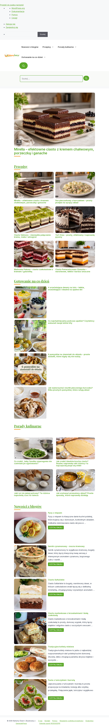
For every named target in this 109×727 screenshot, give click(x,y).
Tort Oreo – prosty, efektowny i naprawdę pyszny (75, 236)
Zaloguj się (10, 24)
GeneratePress (21, 723)
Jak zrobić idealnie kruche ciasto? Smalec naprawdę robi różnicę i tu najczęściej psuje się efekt (72, 463)
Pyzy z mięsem (55, 513)
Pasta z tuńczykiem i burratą (61, 680)
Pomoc (14, 15)
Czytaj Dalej (55, 527)
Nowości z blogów (30, 47)
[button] (23, 65)
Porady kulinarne (66, 47)
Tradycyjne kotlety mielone (61, 647)
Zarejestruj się (12, 27)
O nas (40, 721)
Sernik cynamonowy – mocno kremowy (66, 546)
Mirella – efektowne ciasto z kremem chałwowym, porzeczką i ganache (54, 151)
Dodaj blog (89, 721)
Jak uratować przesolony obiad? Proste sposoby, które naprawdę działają (74, 494)
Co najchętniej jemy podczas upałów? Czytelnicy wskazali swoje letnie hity (71, 322)
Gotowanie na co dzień (32, 57)
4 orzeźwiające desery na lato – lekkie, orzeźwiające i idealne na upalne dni (66, 288)
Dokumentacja (17, 11)
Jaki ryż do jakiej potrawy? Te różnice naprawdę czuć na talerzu (32, 494)
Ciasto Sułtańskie (56, 580)
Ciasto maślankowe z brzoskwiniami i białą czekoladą (68, 614)
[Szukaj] (86, 78)
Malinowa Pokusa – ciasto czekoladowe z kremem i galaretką (33, 270)
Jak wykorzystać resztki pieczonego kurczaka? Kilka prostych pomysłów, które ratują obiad (70, 389)
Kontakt (47, 721)
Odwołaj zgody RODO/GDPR (49, 723)
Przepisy (47, 47)
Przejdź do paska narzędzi (12, 5)
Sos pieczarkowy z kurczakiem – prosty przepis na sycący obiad (73, 201)
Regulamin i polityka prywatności (71, 721)
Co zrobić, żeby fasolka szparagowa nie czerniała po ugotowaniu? (33, 462)
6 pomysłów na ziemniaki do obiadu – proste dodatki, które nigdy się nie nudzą (69, 355)
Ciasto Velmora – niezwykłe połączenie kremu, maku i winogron (32, 236)
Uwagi (14, 18)
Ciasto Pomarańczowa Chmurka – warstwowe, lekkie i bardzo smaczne (72, 270)
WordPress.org (18, 8)
